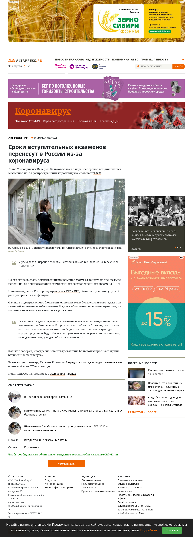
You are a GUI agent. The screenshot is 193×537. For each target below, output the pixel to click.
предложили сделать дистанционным (95, 362)
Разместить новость (143, 412)
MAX (141, 513)
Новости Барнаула (69, 59)
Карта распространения (58, 121)
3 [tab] (180, 248)
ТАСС (97, 173)
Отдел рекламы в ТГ (130, 483)
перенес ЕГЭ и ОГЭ (66, 291)
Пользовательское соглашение (92, 485)
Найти (179, 66)
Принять (171, 530)
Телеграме (57, 373)
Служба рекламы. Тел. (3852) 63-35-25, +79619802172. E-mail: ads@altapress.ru (135, 509)
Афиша (122, 498)
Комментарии (66, 463)
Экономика (120, 59)
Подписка (51, 480)
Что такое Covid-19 (27, 121)
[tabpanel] (156, 226)
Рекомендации (109, 121)
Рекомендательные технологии (130, 489)
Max (73, 373)
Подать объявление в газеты (136, 495)
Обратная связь (91, 480)
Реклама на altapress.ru (132, 480)
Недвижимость (98, 59)
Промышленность (154, 59)
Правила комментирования (98, 491)
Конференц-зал (54, 483)
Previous (132, 211)
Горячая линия (86, 121)
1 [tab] (175, 248)
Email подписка (127, 502)
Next (181, 211)
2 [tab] (178, 248)
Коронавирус (43, 111)
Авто (135, 59)
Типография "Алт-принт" (59, 487)
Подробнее (148, 530)
